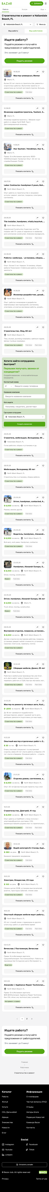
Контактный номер (11, 382)
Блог (4, 1133)
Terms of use (41, 1179)
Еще (42, 9)
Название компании (12, 392)
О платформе (32, 1096)
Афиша (5, 1117)
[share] (37, 72)
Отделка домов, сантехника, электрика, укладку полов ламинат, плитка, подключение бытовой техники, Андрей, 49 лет (29, 782)
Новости (6, 1127)
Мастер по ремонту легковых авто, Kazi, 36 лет (24, 706)
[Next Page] (31, 1019)
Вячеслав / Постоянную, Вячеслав (21, 948)
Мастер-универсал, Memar (26, 75)
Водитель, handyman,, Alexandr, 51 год (28, 535)
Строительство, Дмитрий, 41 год (20, 810)
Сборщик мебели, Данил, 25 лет (29, 668)
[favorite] (43, 72)
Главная (24, 1062)
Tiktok (31, 1149)
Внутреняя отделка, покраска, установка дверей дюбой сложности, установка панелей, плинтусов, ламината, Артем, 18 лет (24, 634)
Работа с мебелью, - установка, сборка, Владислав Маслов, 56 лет (24, 259)
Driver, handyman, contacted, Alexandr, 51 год (29, 502)
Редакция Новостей (35, 1117)
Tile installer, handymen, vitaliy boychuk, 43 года (24, 223)
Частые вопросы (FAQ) (36, 1102)
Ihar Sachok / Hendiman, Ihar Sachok (28, 150)
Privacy (5, 1179)
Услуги (24, 9)
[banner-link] (24, 50)
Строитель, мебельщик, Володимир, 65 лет (24, 439)
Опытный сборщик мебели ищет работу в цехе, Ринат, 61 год (24, 916)
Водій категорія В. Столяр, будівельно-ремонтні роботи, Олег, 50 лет (29, 851)
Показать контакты (23, 98)
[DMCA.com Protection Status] (43, 1172)
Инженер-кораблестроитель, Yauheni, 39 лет (24, 113)
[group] (24, 30)
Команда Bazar (33, 1122)
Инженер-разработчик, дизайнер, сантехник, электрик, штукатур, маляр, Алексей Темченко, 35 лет (28, 298)
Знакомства (7, 1122)
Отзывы (29, 1107)
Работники (24, 1067)
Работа (5, 9)
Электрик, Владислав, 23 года (19, 880)
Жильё (5, 1102)
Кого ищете (8, 402)
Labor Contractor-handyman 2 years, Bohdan (24, 186)
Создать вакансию (24, 424)
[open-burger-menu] (45, 3)
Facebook (33, 1144)
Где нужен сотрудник (12, 412)
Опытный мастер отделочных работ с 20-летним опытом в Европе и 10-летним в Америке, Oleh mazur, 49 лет (24, 744)
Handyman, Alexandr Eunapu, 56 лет (28, 568)
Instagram (9, 1144)
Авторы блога (32, 1112)
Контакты (30, 1127)
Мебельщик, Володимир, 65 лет (19, 469)
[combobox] (8, 386)
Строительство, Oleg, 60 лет (18, 331)
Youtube (8, 1149)
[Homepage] (7, 3)
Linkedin (8, 1155)
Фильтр (42, 24)
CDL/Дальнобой (9, 1112)
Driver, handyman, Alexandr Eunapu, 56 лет (24, 599)
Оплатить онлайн (26, 1165)
